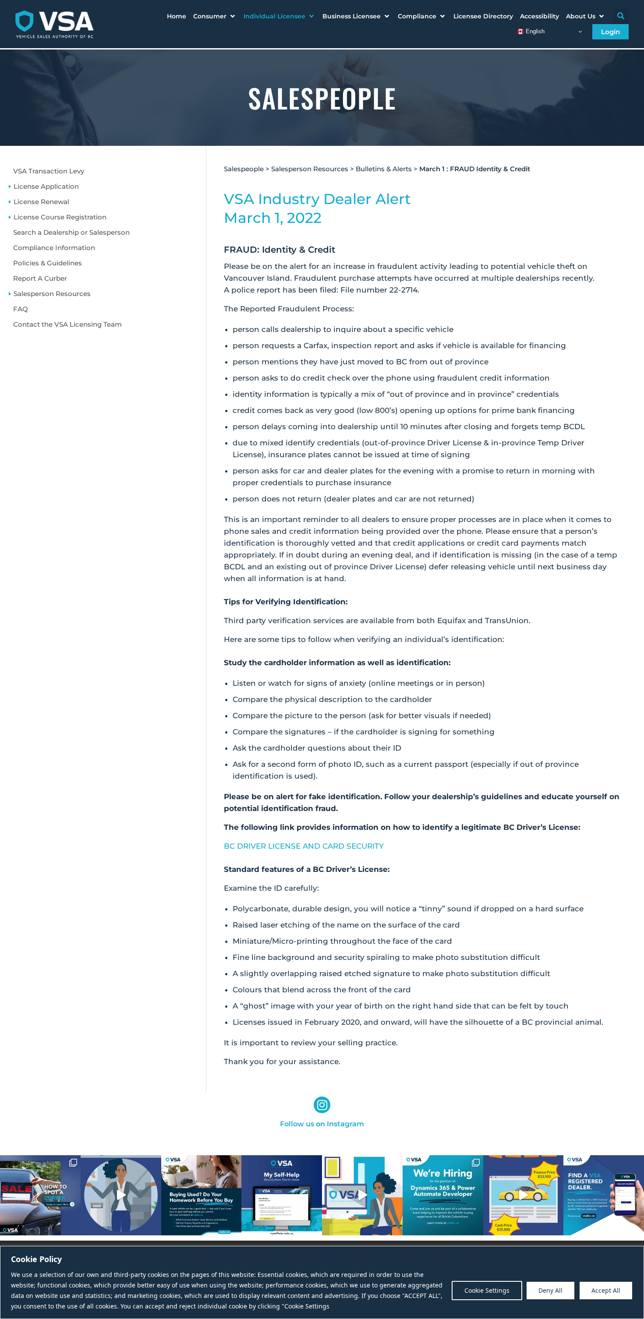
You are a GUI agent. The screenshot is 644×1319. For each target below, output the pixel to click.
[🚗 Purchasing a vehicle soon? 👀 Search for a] (603, 1195)
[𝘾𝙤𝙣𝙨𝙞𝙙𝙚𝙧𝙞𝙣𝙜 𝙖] (201, 1195)
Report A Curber (40, 278)
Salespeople (244, 169)
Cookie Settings (487, 1290)
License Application (46, 186)
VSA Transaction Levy (48, 171)
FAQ (20, 309)
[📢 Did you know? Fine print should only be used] (362, 1195)
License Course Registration (60, 217)
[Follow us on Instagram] (322, 1105)
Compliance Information (54, 247)
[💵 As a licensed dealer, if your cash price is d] (523, 1195)
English (534, 31)
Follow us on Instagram (322, 1124)
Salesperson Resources (52, 293)
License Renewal (41, 201)
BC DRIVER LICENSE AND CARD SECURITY (304, 846)
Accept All (605, 1290)
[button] (215, 16)
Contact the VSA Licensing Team (67, 324)
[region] (322, 1282)
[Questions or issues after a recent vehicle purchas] (281, 1195)
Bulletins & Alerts (384, 169)
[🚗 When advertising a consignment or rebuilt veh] (121, 1195)
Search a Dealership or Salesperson (71, 232)
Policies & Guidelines (47, 263)
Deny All (550, 1290)
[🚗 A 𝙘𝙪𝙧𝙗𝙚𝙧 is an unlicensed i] (40, 1195)
